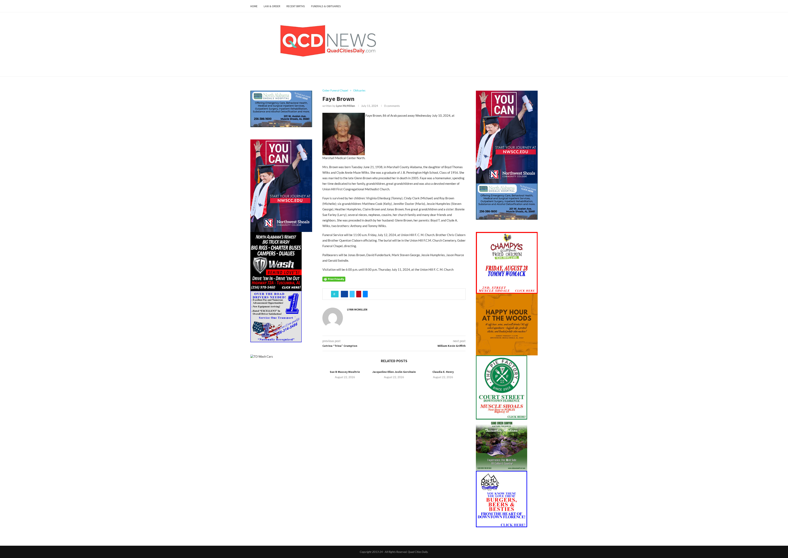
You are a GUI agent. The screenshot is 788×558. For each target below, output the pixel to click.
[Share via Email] (365, 294)
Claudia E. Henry (443, 372)
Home (254, 6)
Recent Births (295, 6)
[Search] (536, 6)
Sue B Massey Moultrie (345, 372)
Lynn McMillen (345, 105)
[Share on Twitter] (352, 294)
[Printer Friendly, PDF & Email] (333, 278)
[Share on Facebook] (344, 294)
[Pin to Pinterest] (358, 294)
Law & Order (272, 6)
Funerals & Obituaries (326, 6)
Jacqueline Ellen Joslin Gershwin (394, 372)
